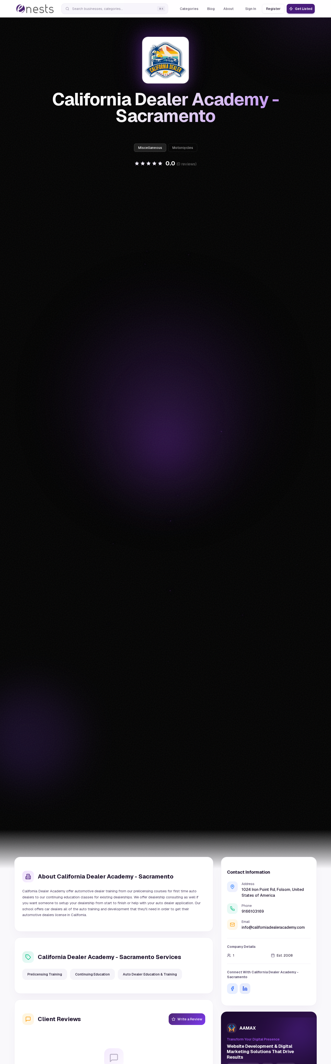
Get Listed (303, 9)
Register (273, 9)
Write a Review (189, 1019)
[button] (165, 163)
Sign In (250, 9)
